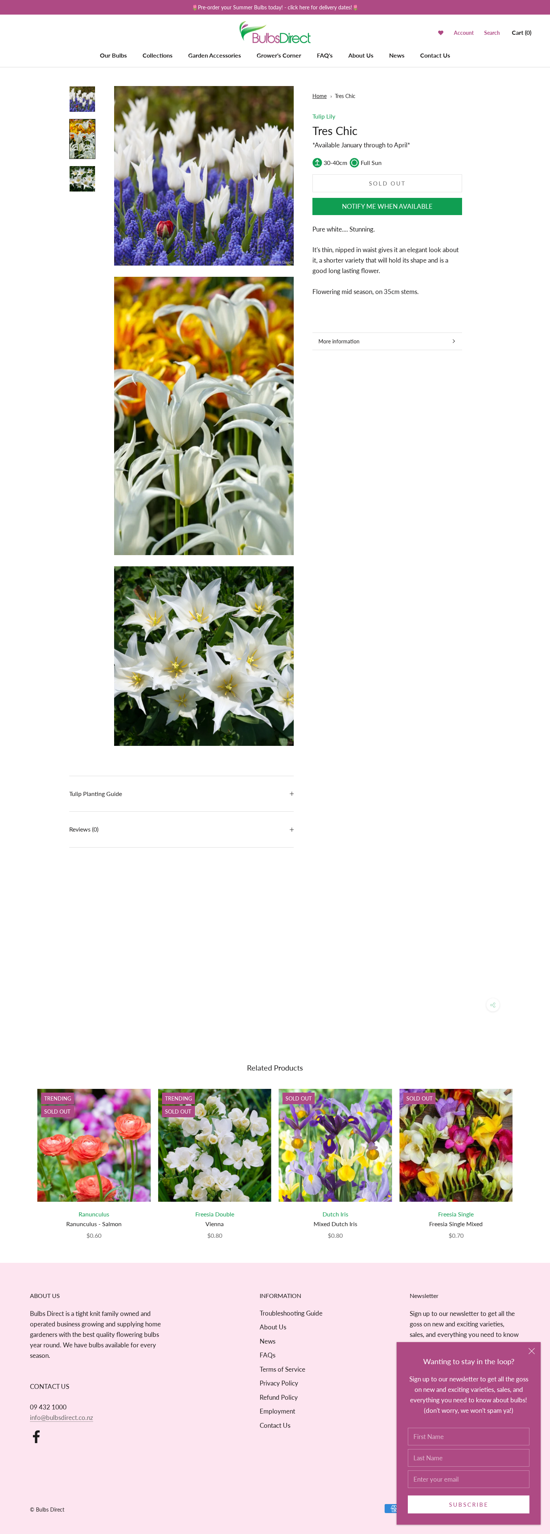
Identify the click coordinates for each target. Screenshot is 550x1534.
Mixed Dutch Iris (335, 1223)
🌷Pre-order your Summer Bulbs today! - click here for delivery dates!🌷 (275, 7)
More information (339, 341)
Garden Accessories (214, 55)
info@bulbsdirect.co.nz (61, 1417)
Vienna (214, 1223)
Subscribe (469, 1504)
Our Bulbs (113, 55)
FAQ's (325, 55)
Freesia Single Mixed (456, 1223)
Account (464, 33)
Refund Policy (279, 1397)
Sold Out (387, 183)
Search (492, 33)
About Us (360, 55)
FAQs (267, 1355)
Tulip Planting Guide (95, 793)
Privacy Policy (279, 1383)
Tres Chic (345, 96)
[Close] (531, 1351)
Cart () (521, 32)
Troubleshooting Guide (291, 1313)
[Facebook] (36, 1436)
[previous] (23, 1156)
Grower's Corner (279, 55)
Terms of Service (282, 1369)
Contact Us (435, 55)
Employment (277, 1411)
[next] (526, 1156)
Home (319, 96)
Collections (157, 55)
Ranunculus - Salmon (94, 1223)
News (396, 55)
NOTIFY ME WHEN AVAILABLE (387, 206)
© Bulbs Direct (47, 1509)
